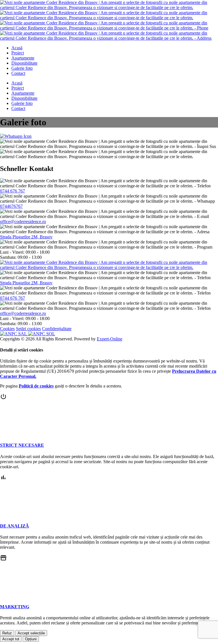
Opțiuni (31, 639)
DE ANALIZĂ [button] (14, 526)
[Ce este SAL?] (14, 333)
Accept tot (10, 639)
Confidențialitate (57, 328)
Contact (18, 73)
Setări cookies (28, 328)
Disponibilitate (24, 63)
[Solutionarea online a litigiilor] (41, 333)
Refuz (7, 633)
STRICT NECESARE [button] (22, 445)
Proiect (17, 52)
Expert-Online (109, 338)
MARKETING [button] (14, 606)
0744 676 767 (12, 190)
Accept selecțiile (31, 633)
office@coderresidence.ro (23, 221)
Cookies (7, 328)
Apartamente (22, 58)
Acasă (16, 47)
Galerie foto (22, 68)
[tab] (109, 420)
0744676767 (11, 206)
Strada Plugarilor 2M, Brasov (26, 236)
